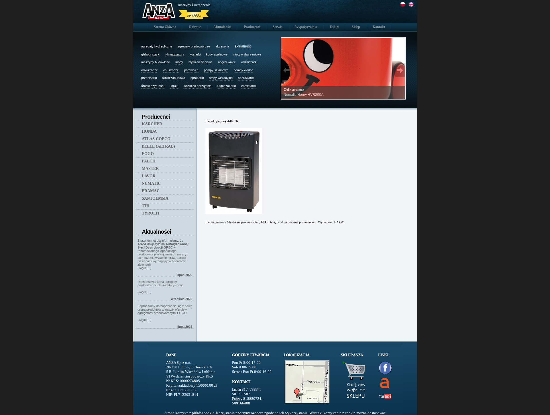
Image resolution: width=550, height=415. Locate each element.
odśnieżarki (249, 62)
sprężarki (197, 78)
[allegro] (381, 383)
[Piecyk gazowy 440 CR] (234, 215)
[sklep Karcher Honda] (355, 405)
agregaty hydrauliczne (156, 46)
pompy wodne (243, 70)
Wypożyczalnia (306, 27)
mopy (179, 62)
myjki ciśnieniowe (200, 62)
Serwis (277, 27)
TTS (145, 206)
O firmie (195, 27)
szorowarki (246, 78)
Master (150, 168)
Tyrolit (151, 213)
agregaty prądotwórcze (194, 46)
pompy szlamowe (216, 70)
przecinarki (149, 78)
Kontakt (379, 27)
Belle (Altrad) (158, 146)
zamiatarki (248, 86)
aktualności (243, 46)
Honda (149, 131)
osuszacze (171, 70)
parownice (191, 70)
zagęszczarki (226, 86)
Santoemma (155, 198)
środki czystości (152, 86)
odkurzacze (149, 70)
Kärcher (152, 124)
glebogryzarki (150, 54)
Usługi (334, 27)
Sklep (356, 27)
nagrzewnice (227, 62)
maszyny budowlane (155, 62)
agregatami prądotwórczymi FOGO (162, 313)
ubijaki (174, 86)
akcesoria (222, 46)
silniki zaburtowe (173, 78)
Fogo (148, 154)
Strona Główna (165, 27)
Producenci (252, 27)
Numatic (151, 183)
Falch (149, 161)
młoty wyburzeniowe (247, 54)
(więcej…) (145, 268)
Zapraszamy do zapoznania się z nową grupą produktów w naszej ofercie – (165, 307)
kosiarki (195, 54)
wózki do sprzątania (197, 86)
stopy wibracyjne (221, 78)
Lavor (149, 176)
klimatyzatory (175, 54)
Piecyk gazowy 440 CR (222, 121)
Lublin (236, 390)
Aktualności (222, 27)
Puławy (237, 399)
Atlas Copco (156, 139)
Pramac (151, 191)
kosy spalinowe (216, 54)
